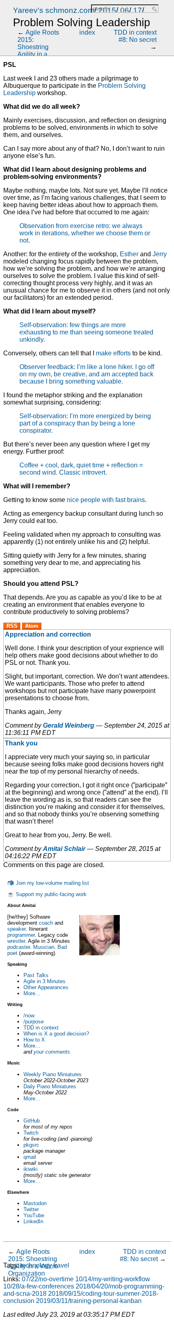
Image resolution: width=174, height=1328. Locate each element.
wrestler (16, 941)
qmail (29, 1157)
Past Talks (36, 975)
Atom (31, 626)
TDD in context (41, 1028)
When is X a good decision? (56, 1034)
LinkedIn (33, 1221)
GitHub (31, 1121)
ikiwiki (30, 1169)
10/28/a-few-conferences (38, 1286)
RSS (11, 626)
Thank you (21, 743)
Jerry (160, 254)
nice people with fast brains (106, 499)
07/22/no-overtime (48, 1279)
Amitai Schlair (64, 848)
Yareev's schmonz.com (53, 10)
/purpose (33, 1022)
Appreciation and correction (48, 634)
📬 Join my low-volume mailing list (48, 883)
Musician (43, 947)
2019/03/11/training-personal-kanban (89, 1300)
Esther (129, 254)
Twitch (30, 1133)
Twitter (31, 1209)
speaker (16, 929)
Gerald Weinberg (68, 725)
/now (28, 1016)
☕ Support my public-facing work (47, 894)
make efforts (113, 353)
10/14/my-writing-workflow (112, 1279)
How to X (34, 1040)
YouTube (33, 1215)
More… (31, 993)
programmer (21, 935)
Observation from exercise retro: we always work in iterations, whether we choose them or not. (84, 233)
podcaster (18, 947)
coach (46, 923)
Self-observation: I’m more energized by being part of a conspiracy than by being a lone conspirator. (85, 423)
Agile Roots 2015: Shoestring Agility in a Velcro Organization (38, 50)
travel (61, 1265)
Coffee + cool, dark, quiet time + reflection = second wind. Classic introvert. (81, 469)
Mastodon (35, 1203)
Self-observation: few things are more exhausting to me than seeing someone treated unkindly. (86, 332)
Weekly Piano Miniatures (52, 1074)
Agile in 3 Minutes (44, 981)
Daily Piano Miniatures (49, 1086)
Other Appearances (45, 987)
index (87, 32)
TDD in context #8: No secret (135, 36)
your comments (52, 1052)
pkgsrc (31, 1145)
